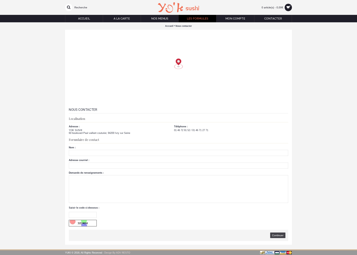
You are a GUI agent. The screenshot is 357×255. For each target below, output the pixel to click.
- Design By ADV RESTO (116, 252)
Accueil (169, 26)
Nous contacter (184, 26)
